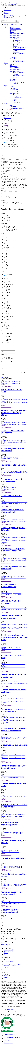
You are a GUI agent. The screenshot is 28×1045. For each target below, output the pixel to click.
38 (25, 169)
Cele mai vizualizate (12, 140)
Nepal (17, 198)
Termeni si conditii (9, 963)
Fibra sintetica (21, 178)
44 (11, 170)
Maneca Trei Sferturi (7, 164)
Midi (16, 192)
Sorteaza (6, 123)
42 (7, 170)
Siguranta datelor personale (12, 1037)
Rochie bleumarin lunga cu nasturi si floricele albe (13, 729)
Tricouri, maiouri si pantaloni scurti (18, 54)
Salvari (15, 46)
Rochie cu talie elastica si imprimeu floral (12, 511)
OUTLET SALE (8, 109)
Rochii (15, 38)
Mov (20, 185)
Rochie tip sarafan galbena (13, 465)
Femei (6, 26)
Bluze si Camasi (17, 40)
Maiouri (15, 41)
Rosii (15, 184)
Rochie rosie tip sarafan (11, 495)
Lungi (4, 192)
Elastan (9, 181)
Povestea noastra (9, 961)
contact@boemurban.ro (17, 1012)
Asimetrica (5, 175)
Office (4, 159)
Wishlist (6, 13)
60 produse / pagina (12, 144)
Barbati (6, 63)
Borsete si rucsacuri (19, 60)
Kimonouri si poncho (19, 47)
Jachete (15, 95)
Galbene (21, 184)
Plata (6, 951)
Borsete (15, 83)
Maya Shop (6, 202)
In (9, 179)
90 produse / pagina (12, 146)
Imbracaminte (14, 35)
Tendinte (13, 100)
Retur (5, 954)
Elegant (24, 159)
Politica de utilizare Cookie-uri (13, 964)
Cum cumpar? (8, 950)
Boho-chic (5, 195)
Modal (21, 179)
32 (3, 172)
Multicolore (15, 187)
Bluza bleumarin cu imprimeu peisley (10, 823)
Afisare (6, 125)
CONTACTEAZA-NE (7, 1009)
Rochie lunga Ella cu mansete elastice (10, 585)
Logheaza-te (4, 377)
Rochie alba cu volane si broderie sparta (12, 617)
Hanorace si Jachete (19, 49)
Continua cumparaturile (6, 378)
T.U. (26, 170)
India (11, 198)
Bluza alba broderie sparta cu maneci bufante (14, 805)
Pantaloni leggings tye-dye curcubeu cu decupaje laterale (13, 412)
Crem (22, 187)
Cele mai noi (9, 131)
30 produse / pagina (12, 143)
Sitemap (6, 967)
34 (18, 169)
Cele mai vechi (10, 132)
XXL (25, 167)
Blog (5, 977)
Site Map (6, 1040)
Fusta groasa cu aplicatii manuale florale (12, 480)
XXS (3, 167)
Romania (5, 198)
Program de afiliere (10, 966)
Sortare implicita (11, 129)
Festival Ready (17, 102)
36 (22, 169)
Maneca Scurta (7, 162)
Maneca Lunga (19, 162)
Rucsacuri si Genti (18, 82)
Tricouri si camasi (18, 72)
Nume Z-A (9, 138)
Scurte (10, 192)
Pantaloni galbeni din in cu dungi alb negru (13, 767)
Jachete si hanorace (19, 75)
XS (8, 167)
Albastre (8, 185)
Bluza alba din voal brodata (13, 858)
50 (22, 170)
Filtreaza (6, 126)
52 (7, 172)
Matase (14, 179)
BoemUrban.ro (8, 1043)
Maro (15, 185)
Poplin (3, 181)
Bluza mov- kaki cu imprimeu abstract (9, 911)
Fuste (15, 50)
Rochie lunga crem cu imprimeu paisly (11, 893)
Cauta (17, 21)
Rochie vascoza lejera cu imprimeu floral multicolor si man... (14, 637)
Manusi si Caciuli (18, 61)
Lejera (13, 175)
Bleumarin (5, 187)
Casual (10, 159)
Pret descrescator (11, 135)
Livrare (6, 953)
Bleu (2, 188)
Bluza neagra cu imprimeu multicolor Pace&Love (13, 549)
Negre (4, 184)
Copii (5, 85)
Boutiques (7, 975)
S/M (9, 169)
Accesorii (12, 57)
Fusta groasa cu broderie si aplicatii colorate (13, 710)
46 (15, 170)
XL (21, 167)
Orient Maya (15, 202)
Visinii (25, 185)
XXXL (4, 169)
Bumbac (5, 178)
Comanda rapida (6, 386)
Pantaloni (16, 52)
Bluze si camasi (17, 98)
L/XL (13, 169)
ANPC (5, 978)
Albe (10, 184)
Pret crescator (10, 134)
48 (18, 170)
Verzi (2, 185)
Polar (15, 181)
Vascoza (12, 178)
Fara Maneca (19, 164)
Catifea (4, 179)
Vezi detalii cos (5, 944)
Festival (17, 159)
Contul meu (7, 10)
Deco (5, 103)
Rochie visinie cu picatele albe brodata (12, 431)
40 (3, 170)
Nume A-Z (9, 137)
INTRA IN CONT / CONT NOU (13, 24)
